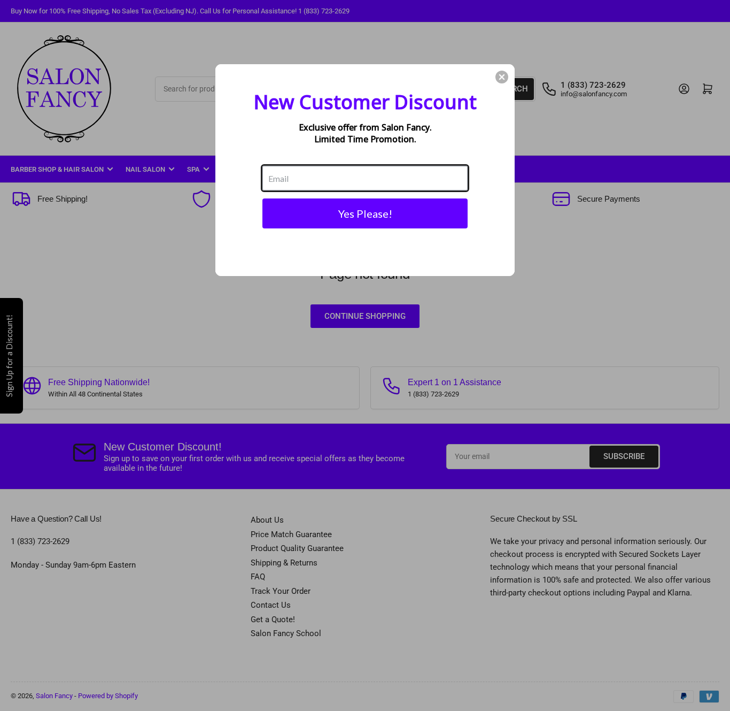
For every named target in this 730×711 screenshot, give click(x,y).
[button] (501, 77)
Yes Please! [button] (365, 213)
